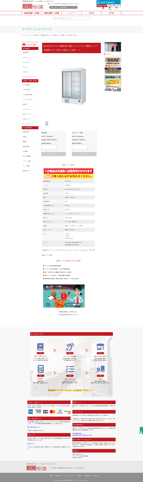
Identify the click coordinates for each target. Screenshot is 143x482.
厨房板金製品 (26, 146)
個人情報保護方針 (77, 433)
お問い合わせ (70, 3)
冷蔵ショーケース (27, 114)
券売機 (24, 136)
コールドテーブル (27, 99)
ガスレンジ (26, 57)
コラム (45, 475)
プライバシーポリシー (69, 475)
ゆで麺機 (25, 151)
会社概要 (58, 3)
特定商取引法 (59, 475)
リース (73, 7)
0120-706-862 (84, 456)
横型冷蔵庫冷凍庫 (51, 13)
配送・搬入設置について (33, 427)
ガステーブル (26, 62)
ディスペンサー (27, 109)
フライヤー (26, 67)
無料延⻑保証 (87, 475)
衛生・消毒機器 (27, 156)
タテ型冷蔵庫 (26, 84)
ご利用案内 (63, 3)
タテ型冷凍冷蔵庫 (27, 94)
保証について (30, 443)
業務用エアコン (27, 170)
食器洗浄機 (26, 131)
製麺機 (24, 141)
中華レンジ (26, 72)
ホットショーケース (28, 123)
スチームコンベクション (29, 77)
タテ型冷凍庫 (26, 89)
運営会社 (79, 475)
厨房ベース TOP (51, 3)
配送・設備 (54, 7)
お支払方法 (76, 3)
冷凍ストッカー (27, 119)
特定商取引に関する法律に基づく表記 (82, 435)
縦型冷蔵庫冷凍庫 (31, 13)
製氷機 (24, 104)
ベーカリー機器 (27, 161)
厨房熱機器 (26, 52)
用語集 (51, 475)
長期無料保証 (63, 7)
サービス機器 (26, 166)
